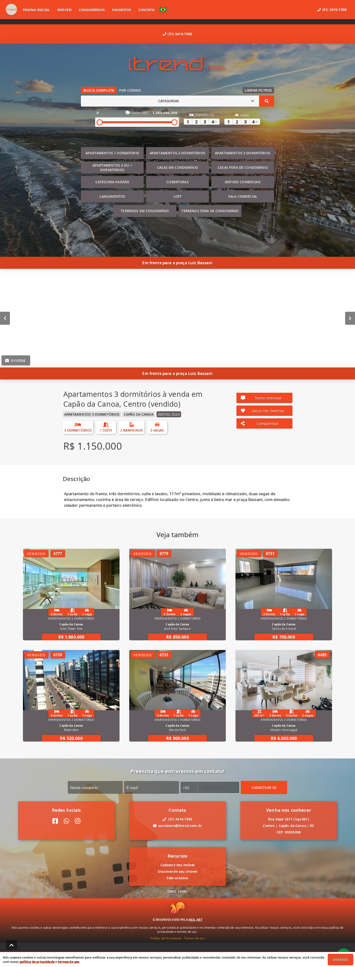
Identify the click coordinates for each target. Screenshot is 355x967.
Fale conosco (178, 878)
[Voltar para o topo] (11, 945)
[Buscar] (266, 101)
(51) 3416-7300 (180, 34)
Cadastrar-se (264, 787)
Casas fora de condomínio (243, 167)
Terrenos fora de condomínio (210, 211)
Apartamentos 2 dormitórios (177, 153)
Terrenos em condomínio (145, 211)
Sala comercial (242, 196)
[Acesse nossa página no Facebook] (55, 821)
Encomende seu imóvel (177, 871)
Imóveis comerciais (243, 182)
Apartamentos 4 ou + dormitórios (112, 167)
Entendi (340, 959)
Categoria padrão (112, 182)
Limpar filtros (258, 90)
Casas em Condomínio (177, 167)
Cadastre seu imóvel (177, 865)
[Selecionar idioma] (165, 10)
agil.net (195, 920)
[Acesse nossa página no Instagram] (77, 821)
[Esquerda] (5, 318)
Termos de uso (194, 938)
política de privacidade (37, 962)
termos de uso (68, 962)
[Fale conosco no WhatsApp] (66, 821)
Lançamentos (112, 196)
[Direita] (350, 318)
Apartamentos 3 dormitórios (242, 153)
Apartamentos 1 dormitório (112, 153)
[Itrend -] (177, 64)
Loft (177, 196)
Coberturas (177, 182)
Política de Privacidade (165, 938)
